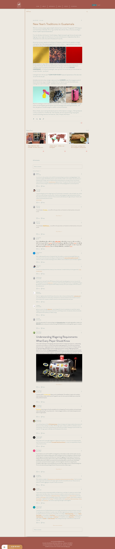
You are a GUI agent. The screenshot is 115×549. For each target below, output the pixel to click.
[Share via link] (43, 119)
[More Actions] (81, 174)
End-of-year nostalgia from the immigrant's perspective (78, 146)
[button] (87, 11)
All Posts (28, 11)
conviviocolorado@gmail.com (57, 541)
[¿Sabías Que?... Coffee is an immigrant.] (57, 138)
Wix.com (68, 546)
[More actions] (81, 20)
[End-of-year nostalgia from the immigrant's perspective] (79, 138)
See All (87, 130)
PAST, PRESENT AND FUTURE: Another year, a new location (36, 146)
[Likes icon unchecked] (37, 186)
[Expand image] (41, 55)
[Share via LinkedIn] (40, 119)
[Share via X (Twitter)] (36, 119)
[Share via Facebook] (33, 119)
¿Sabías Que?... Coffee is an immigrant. (57, 146)
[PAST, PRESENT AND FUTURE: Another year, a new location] (36, 138)
